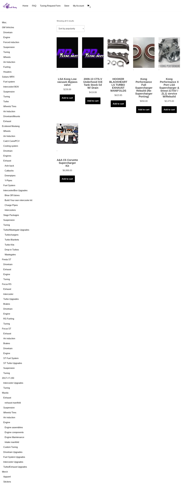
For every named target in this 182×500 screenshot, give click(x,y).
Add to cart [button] (67, 98)
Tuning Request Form (50, 6)
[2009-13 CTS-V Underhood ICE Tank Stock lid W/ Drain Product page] (92, 52)
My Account (78, 6)
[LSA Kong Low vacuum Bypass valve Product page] (67, 52)
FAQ (34, 6)
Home (25, 6)
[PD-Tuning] (10, 5)
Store (66, 6)
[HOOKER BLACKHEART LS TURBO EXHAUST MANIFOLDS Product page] (118, 52)
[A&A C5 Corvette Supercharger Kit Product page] (67, 133)
